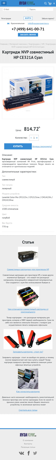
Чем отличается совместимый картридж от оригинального (28, 310)
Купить (18, 146)
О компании (28, 440)
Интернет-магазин (18, 44)
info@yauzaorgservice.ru (38, 23)
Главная (4, 44)
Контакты (28, 443)
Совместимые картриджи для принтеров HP (28, 269)
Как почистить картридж (28, 391)
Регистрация (6, 18)
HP (43, 44)
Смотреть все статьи (28, 410)
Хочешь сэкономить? (42, 146)
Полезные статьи (28, 447)
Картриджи (34, 44)
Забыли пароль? (48, 18)
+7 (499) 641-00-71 (28, 28)
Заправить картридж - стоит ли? (28, 351)
